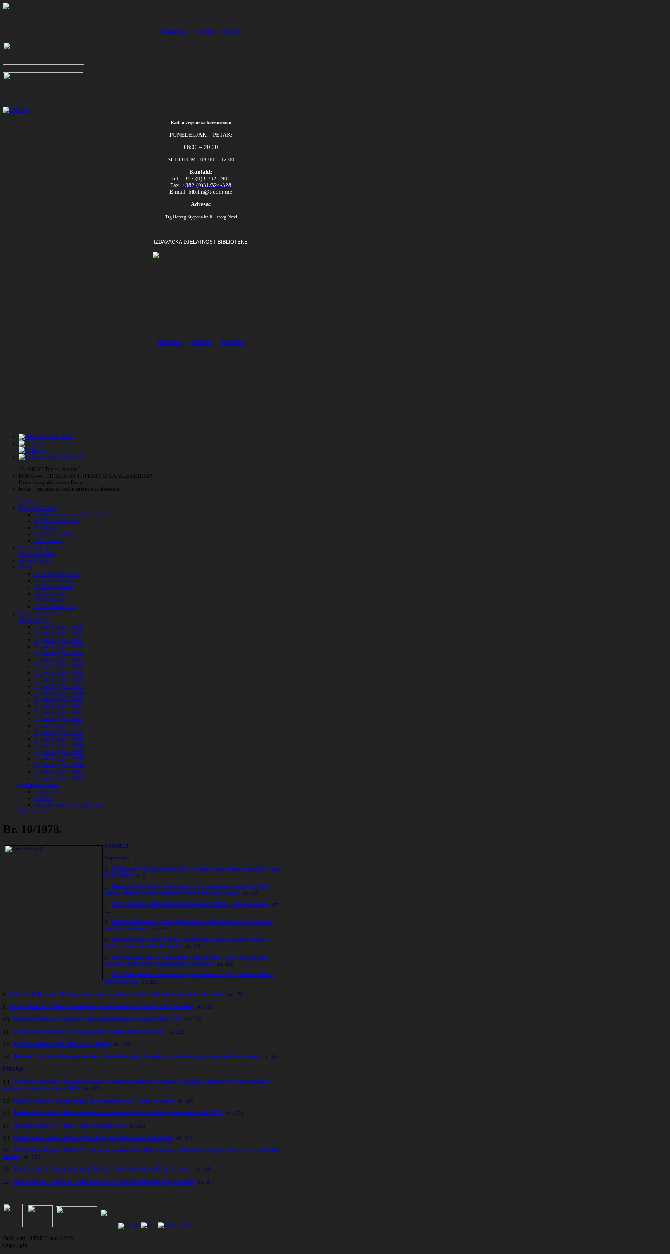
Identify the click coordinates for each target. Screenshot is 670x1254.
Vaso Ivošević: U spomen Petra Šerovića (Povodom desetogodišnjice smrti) (104, 1182)
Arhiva (201, 342)
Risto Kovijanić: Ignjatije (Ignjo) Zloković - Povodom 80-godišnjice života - (102, 1170)
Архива (169, 342)
